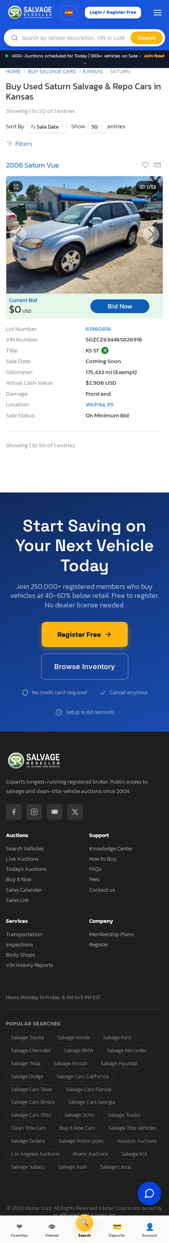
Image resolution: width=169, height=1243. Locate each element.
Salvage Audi (72, 1167)
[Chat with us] (149, 1193)
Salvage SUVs (79, 1115)
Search (147, 38)
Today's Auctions (26, 869)
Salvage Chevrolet (31, 1050)
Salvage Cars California (82, 1076)
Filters (23, 143)
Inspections (19, 945)
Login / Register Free (113, 12)
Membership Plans (111, 934)
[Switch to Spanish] (69, 13)
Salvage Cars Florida (88, 1089)
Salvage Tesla (25, 1063)
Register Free (79, 634)
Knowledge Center (111, 849)
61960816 (98, 328)
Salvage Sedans (28, 1141)
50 (95, 127)
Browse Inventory (84, 666)
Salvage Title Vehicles (132, 1128)
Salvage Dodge (27, 1076)
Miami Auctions (90, 1154)
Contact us (102, 890)
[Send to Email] (158, 166)
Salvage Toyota (27, 1037)
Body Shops (20, 955)
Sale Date (48, 127)
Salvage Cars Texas (32, 1089)
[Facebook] (14, 812)
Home (13, 71)
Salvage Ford (117, 1037)
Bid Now (120, 306)
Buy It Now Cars (77, 1128)
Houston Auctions (137, 1141)
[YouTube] (54, 812)
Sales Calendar (24, 890)
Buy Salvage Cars (52, 71)
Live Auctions (22, 859)
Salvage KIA (134, 1154)
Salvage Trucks (124, 1115)
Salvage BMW (79, 1050)
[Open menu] (157, 12)
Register (98, 945)
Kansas (93, 71)
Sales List (17, 900)
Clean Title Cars (28, 1128)
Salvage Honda (73, 1037)
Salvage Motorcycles (81, 1141)
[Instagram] (34, 812)
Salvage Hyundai (119, 1063)
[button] (151, 234)
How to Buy (103, 859)
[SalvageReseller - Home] (31, 12)
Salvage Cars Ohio (31, 1115)
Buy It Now (18, 879)
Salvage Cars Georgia (91, 1102)
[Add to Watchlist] (146, 166)
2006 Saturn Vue (32, 165)
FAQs (95, 869)
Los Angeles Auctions (35, 1154)
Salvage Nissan (70, 1063)
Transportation (24, 934)
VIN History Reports (29, 965)
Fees (94, 879)
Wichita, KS (100, 404)
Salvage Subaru (28, 1167)
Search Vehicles (25, 849)
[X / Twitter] (75, 812)
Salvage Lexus (115, 1167)
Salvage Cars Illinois (33, 1102)
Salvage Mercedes (127, 1050)
